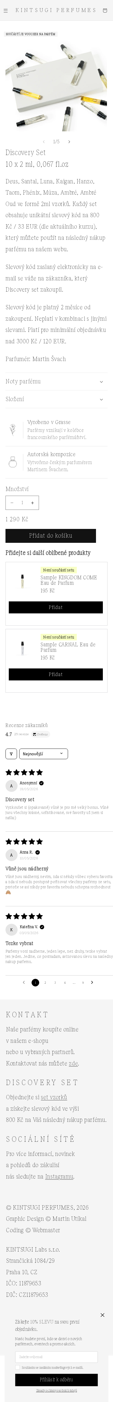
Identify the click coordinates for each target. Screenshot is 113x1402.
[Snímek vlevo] (44, 142)
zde (73, 1063)
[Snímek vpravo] (69, 142)
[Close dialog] (102, 1315)
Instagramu (59, 1176)
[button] (5, 10)
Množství (17, 489)
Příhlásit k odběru (56, 1379)
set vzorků (54, 1097)
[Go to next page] (93, 982)
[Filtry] (11, 754)
